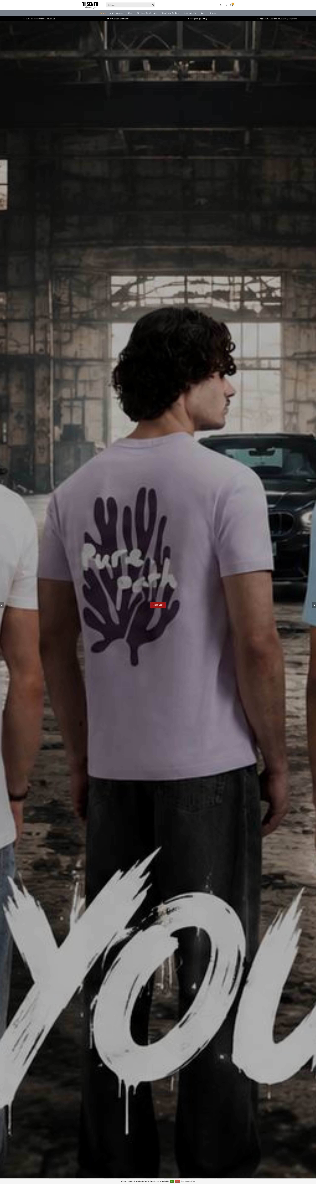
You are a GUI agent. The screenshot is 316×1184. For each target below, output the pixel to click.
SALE (158, 619)
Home (103, 13)
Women (119, 13)
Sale (203, 13)
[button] (2, 605)
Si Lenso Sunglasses (147, 13)
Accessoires (190, 13)
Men (130, 13)
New (111, 13)
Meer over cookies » (188, 1181)
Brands (213, 13)
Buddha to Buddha (170, 13)
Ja (172, 1181)
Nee (177, 1181)
